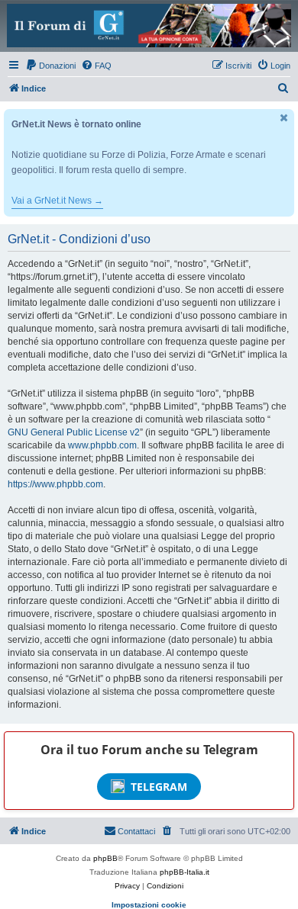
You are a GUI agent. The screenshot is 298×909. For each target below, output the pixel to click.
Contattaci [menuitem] (136, 831)
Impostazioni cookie (149, 905)
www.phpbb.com (102, 445)
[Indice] (149, 25)
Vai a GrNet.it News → (57, 200)
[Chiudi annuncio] (284, 118)
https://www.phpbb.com (55, 484)
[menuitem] (50, 65)
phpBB (105, 858)
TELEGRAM (159, 786)
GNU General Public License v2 (74, 432)
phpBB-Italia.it (184, 872)
